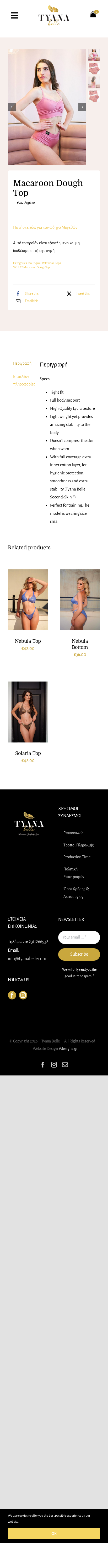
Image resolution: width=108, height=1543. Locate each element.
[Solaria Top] (28, 712)
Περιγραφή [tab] (22, 363)
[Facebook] (12, 995)
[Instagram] (23, 995)
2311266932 (38, 941)
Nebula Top (28, 641)
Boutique (34, 263)
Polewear (48, 263)
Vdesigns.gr (68, 1048)
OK (54, 1533)
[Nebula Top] (28, 599)
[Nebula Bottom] (80, 599)
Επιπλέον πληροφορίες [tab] (22, 380)
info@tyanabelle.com (27, 958)
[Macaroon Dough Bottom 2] (47, 107)
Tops (58, 263)
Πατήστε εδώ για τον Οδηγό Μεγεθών (45, 227)
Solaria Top (28, 753)
